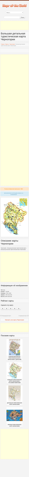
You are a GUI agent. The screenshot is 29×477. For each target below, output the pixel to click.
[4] (15, 308)
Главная (3, 44)
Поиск (22, 17)
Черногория (12, 44)
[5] (19, 308)
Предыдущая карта (6, 315)
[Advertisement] (14, 25)
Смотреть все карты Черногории (14, 320)
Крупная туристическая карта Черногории (14, 425)
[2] (7, 308)
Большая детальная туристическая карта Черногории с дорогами (14, 358)
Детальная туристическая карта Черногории (14, 403)
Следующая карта (23, 315)
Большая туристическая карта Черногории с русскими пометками (14, 381)
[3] (11, 308)
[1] (3, 308)
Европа (7, 44)
